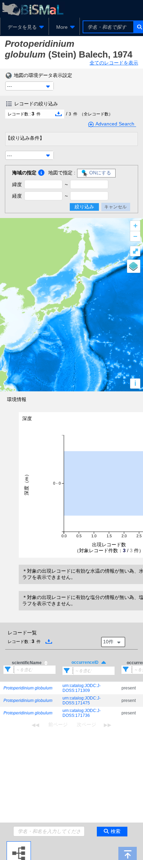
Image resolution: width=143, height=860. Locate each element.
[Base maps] (133, 266)
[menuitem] (24, 27)
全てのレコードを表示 (114, 63)
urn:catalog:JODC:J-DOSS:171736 (81, 713)
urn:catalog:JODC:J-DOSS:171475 (81, 700)
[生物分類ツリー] (19, 844)
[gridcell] (29, 688)
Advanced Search (114, 124)
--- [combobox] (9, 86)
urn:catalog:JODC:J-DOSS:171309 (81, 688)
